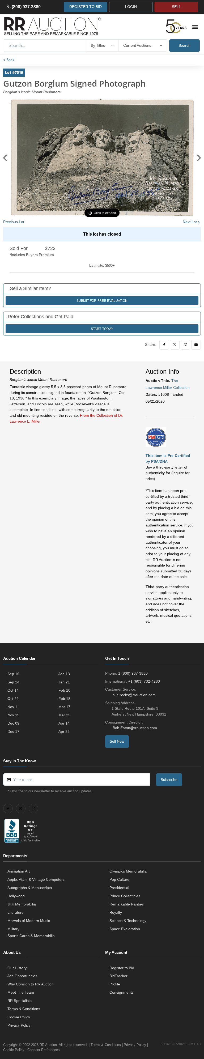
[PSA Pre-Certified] (156, 437)
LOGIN (131, 7)
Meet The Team (20, 992)
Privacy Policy (19, 1025)
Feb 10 (64, 690)
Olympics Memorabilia (128, 871)
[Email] (196, 345)
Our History (17, 968)
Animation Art (18, 871)
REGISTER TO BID (85, 7)
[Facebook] (164, 345)
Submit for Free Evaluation (102, 301)
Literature (15, 912)
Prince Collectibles (124, 896)
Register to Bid (121, 968)
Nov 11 (13, 707)
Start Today (102, 329)
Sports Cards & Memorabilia (31, 936)
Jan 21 (64, 682)
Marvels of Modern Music (28, 920)
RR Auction (48, 1045)
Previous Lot (13, 222)
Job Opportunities (22, 976)
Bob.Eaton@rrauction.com (135, 728)
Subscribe (169, 779)
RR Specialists (19, 1000)
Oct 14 (13, 690)
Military (13, 929)
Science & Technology (127, 920)
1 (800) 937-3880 (133, 673)
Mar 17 (64, 707)
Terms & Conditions (23, 1009)
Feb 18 (64, 698)
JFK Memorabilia (21, 904)
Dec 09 (13, 723)
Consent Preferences (43, 1050)
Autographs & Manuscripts (29, 888)
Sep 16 (13, 674)
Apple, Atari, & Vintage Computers (36, 879)
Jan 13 (64, 674)
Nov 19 (13, 715)
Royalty (115, 912)
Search (184, 45)
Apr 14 (64, 723)
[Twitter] (175, 345)
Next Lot (190, 222)
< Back (8, 60)
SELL (176, 7)
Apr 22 (64, 731)
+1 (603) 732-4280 (144, 681)
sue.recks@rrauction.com (134, 695)
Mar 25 (64, 715)
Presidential (119, 888)
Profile (114, 984)
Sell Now (117, 741)
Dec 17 (13, 731)
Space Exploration (124, 929)
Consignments (121, 992)
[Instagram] (185, 345)
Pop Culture (119, 879)
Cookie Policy (18, 1017)
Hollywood (16, 896)
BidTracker (118, 976)
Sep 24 (13, 682)
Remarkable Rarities (126, 904)
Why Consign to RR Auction (30, 984)
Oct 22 (13, 698)
